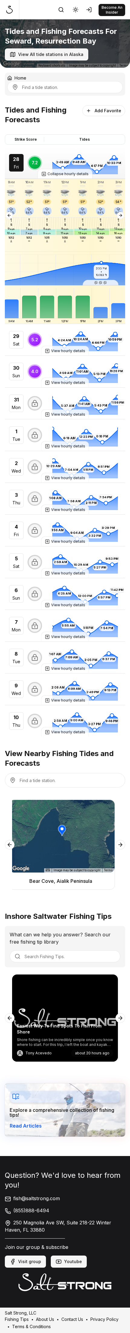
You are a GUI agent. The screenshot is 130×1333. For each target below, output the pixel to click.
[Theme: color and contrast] (76, 10)
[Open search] (61, 10)
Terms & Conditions (31, 1326)
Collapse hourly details (68, 174)
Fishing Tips (17, 1319)
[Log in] (90, 10)
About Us (45, 1319)
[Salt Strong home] (12, 9)
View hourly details (68, 351)
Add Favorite (108, 110)
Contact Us (72, 1319)
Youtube (73, 1261)
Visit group (29, 1261)
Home (20, 77)
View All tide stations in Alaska (50, 54)
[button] (101, 282)
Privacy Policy (104, 1319)
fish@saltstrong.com (36, 1198)
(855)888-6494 (31, 1210)
